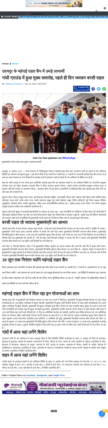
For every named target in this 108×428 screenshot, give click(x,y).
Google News (59, 375)
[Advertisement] (54, 40)
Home (5, 63)
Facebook (30, 375)
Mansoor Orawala (14, 84)
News (15, 63)
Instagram (42, 375)
